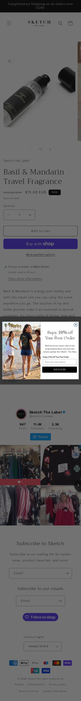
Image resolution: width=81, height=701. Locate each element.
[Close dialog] (76, 325)
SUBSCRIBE (59, 369)
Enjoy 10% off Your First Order (56, 357)
